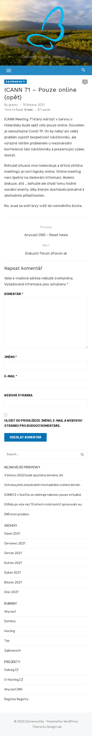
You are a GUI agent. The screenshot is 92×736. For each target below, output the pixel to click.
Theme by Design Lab (47, 727)
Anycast (10, 611)
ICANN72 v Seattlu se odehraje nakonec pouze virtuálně (42, 495)
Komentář (13, 294)
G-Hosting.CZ (13, 680)
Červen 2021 (13, 553)
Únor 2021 (11, 592)
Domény (10, 621)
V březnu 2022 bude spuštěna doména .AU (33, 475)
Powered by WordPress (62, 721)
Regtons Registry (16, 699)
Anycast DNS (13, 689)
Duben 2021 (12, 572)
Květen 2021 (13, 563)
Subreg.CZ (11, 670)
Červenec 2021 (14, 543)
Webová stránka (18, 395)
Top (6, 641)
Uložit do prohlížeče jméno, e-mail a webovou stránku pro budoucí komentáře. (43, 423)
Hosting (9, 631)
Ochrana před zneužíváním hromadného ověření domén (42, 485)
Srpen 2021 (12, 533)
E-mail (10, 376)
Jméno (10, 357)
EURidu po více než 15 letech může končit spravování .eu (43, 504)
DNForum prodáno (16, 514)
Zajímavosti (15, 81)
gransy (13, 105)
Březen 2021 (13, 582)
